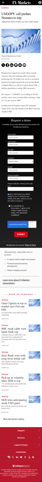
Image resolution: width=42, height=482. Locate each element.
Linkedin (17, 457)
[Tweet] (3, 65)
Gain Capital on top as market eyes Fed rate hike (14, 306)
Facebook (25, 457)
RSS (33, 457)
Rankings (5, 8)
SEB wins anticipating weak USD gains (14, 401)
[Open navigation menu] (2, 2)
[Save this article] (16, 65)
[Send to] (20, 65)
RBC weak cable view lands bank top (13, 330)
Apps (29, 457)
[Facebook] (7, 65)
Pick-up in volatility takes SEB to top (12, 379)
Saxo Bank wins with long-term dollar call (13, 357)
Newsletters (21, 457)
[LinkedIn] (11, 65)
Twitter (13, 457)
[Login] (40, 2)
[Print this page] (24, 65)
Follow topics (9, 457)
